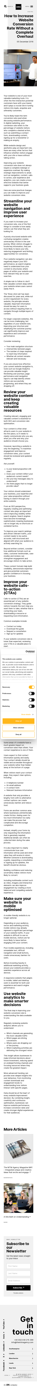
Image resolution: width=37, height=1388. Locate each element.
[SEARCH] (6, 6)
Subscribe (18, 1288)
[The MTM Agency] (18, 7)
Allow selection (18, 728)
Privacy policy (18, 1292)
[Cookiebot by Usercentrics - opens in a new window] (26, 651)
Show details (26, 714)
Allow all (18, 721)
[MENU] (31, 6)
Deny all (18, 734)
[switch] (32, 693)
